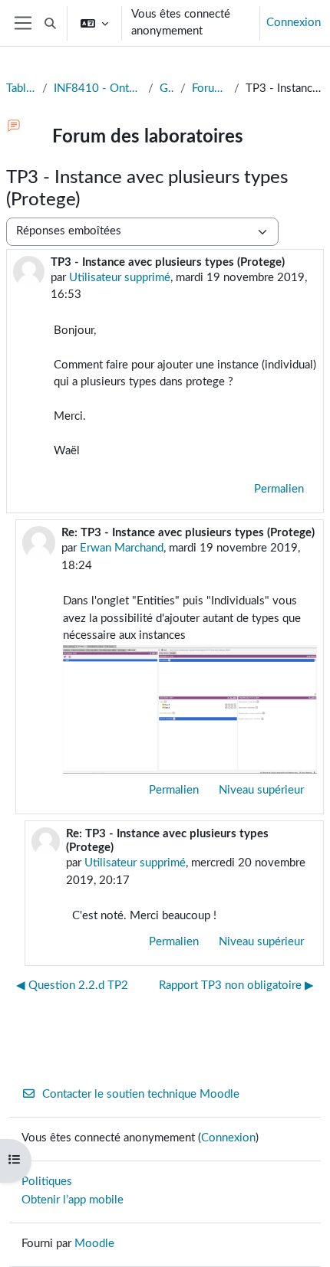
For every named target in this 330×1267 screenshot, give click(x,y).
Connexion (293, 22)
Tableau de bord (21, 88)
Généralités (167, 88)
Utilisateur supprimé (119, 277)
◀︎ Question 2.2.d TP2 (72, 985)
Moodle (94, 1243)
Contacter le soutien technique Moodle (140, 1094)
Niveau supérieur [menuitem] (261, 790)
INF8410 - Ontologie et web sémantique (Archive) (98, 88)
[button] (50, 23)
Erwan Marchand (121, 548)
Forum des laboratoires (210, 88)
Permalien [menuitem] (279, 489)
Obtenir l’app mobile (72, 1200)
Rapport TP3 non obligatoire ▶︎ (236, 985)
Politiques (46, 1181)
